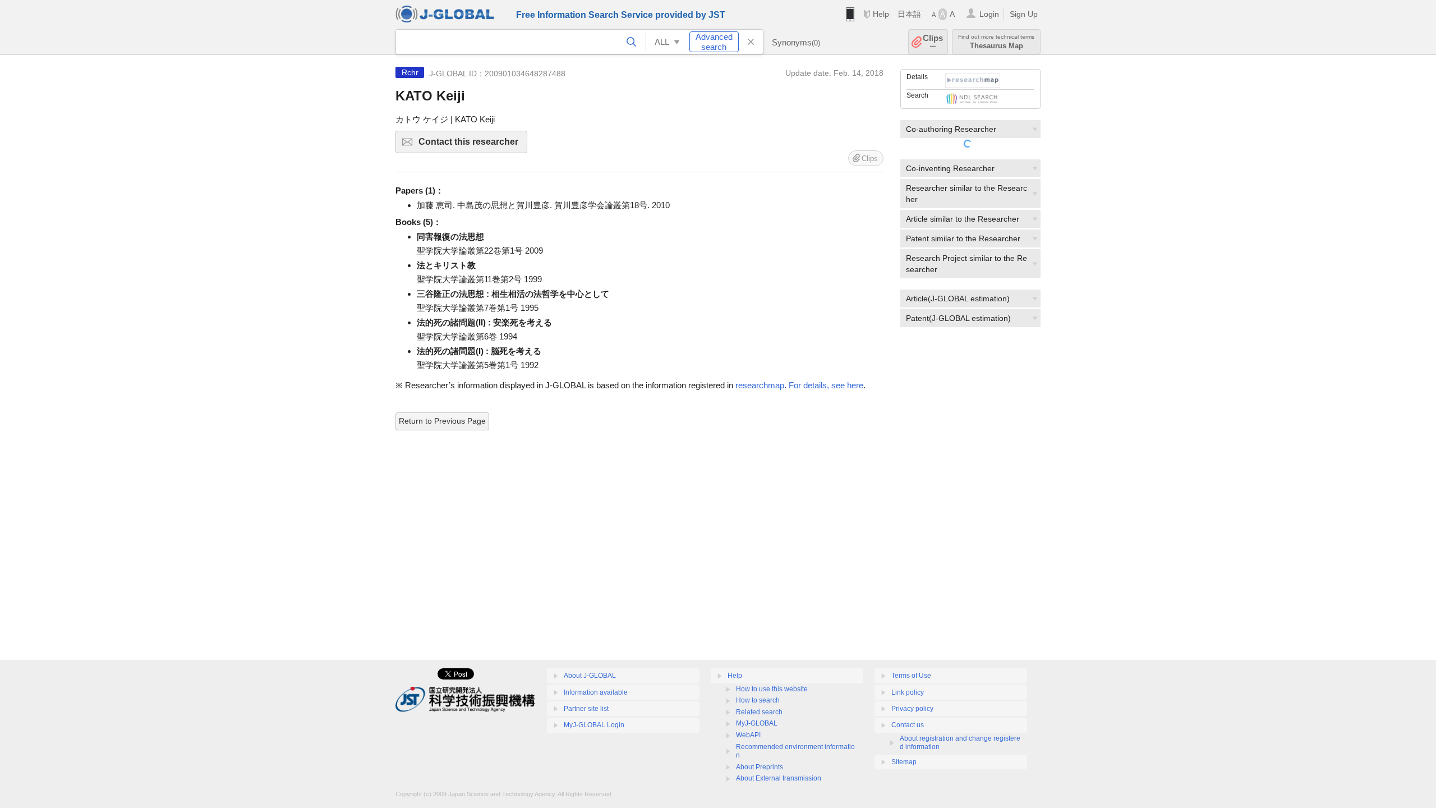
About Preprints (759, 767)
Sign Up (1024, 14)
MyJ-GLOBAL (756, 723)
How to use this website (772, 689)
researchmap (759, 385)
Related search (759, 712)
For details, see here (826, 385)
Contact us (907, 725)
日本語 (909, 14)
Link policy (907, 692)
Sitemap (904, 762)
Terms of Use (911, 676)
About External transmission (778, 778)
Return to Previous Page (442, 420)
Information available (596, 692)
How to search (758, 700)
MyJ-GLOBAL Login (594, 725)
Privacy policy (912, 709)
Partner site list (586, 709)
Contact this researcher (472, 145)
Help (881, 14)
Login (989, 14)
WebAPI (748, 735)
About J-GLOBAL (590, 676)
